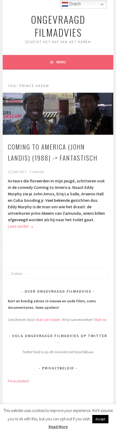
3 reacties (36, 172)
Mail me (100, 319)
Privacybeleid (18, 381)
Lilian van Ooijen (47, 319)
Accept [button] (100, 419)
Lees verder (21, 226)
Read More (58, 426)
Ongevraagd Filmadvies (58, 25)
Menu (61, 62)
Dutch (74, 4)
